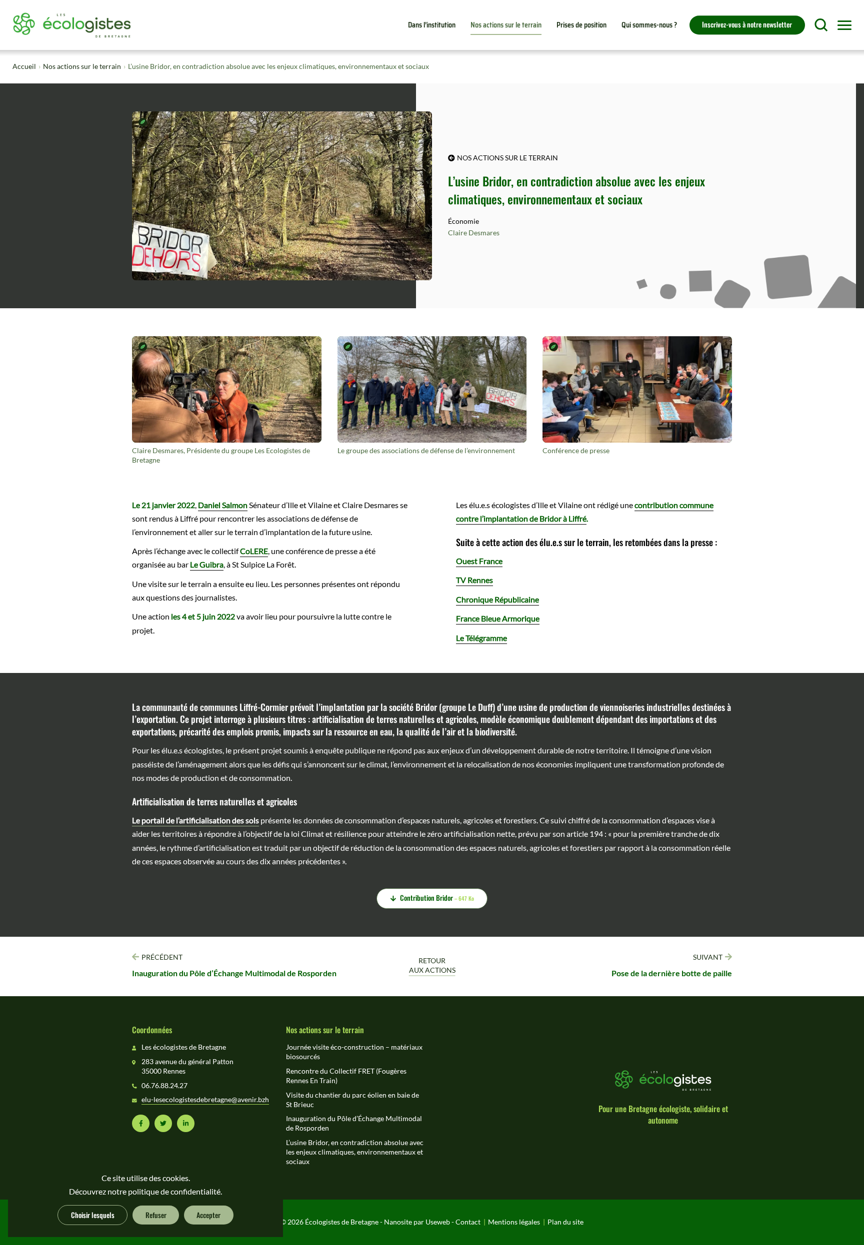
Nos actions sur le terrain (506, 25)
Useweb (438, 1222)
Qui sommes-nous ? (649, 25)
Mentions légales (514, 1222)
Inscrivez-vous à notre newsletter (747, 23)
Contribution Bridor (437, 897)
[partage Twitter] (163, 1123)
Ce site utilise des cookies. (146, 1178)
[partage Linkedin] (185, 1123)
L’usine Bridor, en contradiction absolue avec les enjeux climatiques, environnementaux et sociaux (355, 1152)
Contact (468, 1222)
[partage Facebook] (141, 1123)
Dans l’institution (432, 25)
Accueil (24, 66)
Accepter (208, 1214)
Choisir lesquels (92, 1214)
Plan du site (566, 1222)
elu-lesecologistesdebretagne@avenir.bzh (205, 1099)
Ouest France (479, 561)
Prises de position (581, 25)
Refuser (156, 1214)
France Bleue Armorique (498, 618)
